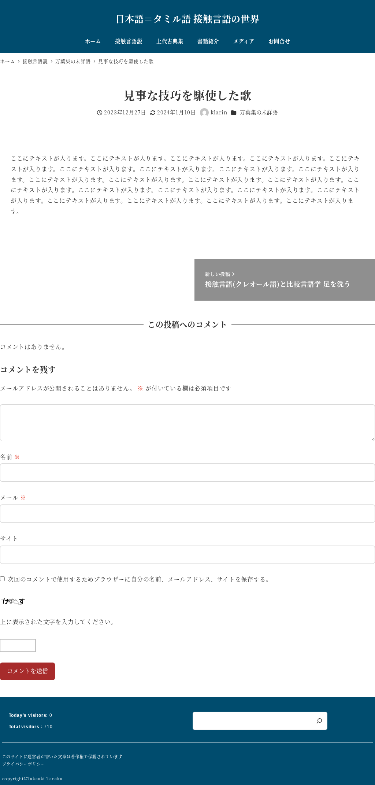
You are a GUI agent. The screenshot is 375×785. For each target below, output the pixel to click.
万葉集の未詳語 (259, 112)
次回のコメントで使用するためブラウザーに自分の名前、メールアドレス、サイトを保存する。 (140, 579)
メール (13, 497)
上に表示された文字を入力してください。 (58, 621)
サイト (9, 538)
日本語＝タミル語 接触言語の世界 (187, 18)
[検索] (319, 721)
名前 (10, 456)
